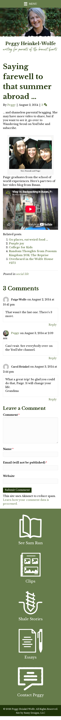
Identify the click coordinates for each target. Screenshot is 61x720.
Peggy (15, 333)
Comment (11, 414)
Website (9, 476)
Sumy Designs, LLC (34, 713)
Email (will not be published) (25, 462)
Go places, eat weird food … (28, 239)
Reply (53, 324)
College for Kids (21, 247)
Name (8, 449)
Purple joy (16, 243)
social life (22, 274)
